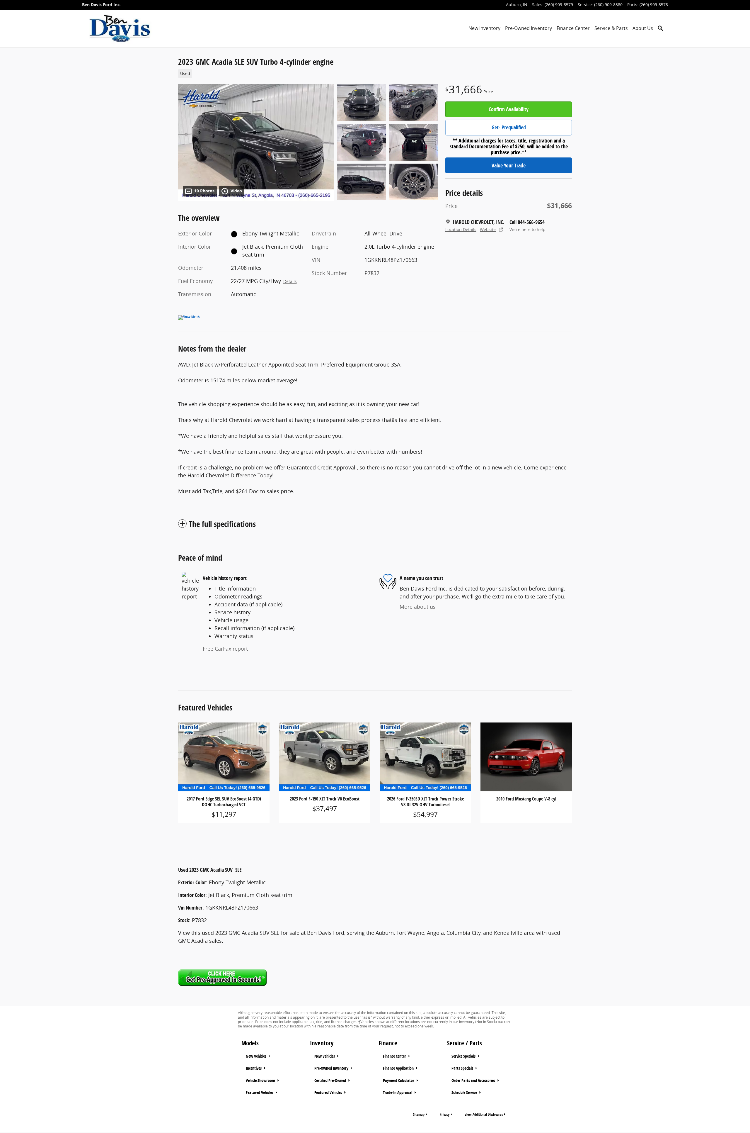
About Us (643, 28)
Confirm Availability (509, 109)
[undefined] (375, 977)
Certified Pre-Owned (330, 1080)
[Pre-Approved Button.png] (222, 977)
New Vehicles (256, 1056)
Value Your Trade (509, 165)
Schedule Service (464, 1092)
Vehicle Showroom (261, 1080)
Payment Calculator (399, 1080)
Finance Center (573, 28)
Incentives (254, 1068)
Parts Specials (462, 1068)
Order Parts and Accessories (473, 1080)
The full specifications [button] (222, 523)
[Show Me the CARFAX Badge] (189, 317)
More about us (418, 606)
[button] (304, 73)
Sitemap (419, 1114)
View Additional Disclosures (484, 1114)
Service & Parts (611, 28)
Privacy (444, 1114)
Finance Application (399, 1068)
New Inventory (484, 28)
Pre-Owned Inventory (528, 28)
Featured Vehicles (260, 1092)
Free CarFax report (225, 648)
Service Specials (463, 1056)
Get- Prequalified (509, 127)
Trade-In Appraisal (398, 1092)
